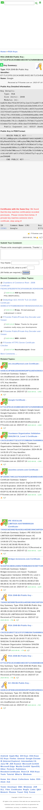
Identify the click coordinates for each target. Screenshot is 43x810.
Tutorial (10, 774)
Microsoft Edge (8, 766)
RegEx (26, 790)
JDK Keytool (15, 764)
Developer (12, 787)
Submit (26, 272)
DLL (2, 790)
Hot (8, 779)
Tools (3, 774)
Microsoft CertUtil (30, 764)
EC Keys (5, 758)
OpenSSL (35, 766)
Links (33, 790)
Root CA (25, 772)
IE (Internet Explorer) (10, 761)
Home (3, 52)
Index (32, 779)
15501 (5, 228)
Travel (20, 792)
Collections (23, 779)
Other (3, 769)
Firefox (13, 758)
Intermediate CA (28, 761)
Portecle (11, 769)
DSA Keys (34, 756)
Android (4, 756)
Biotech (4, 792)
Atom (3, 782)
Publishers (21, 769)
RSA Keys (13, 52)
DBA (20, 787)
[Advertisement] (21, 27)
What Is (18, 774)
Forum (32, 792)
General (21, 758)
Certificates (16, 790)
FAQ (26, 792)
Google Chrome (33, 758)
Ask (8, 782)
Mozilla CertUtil (23, 766)
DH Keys (24, 756)
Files (8, 790)
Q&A (39, 790)
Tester (3, 787)
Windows (27, 774)
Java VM (4, 764)
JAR (35, 787)
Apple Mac (14, 756)
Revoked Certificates (10, 772)
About (14, 779)
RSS (38, 779)
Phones (12, 792)
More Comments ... (9, 354)
